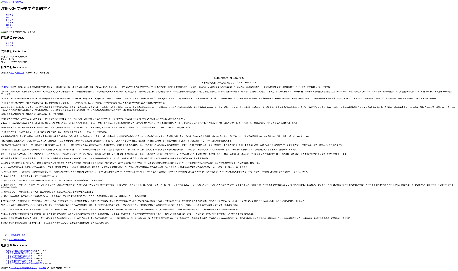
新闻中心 (20, 73)
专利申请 (9, 46)
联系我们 (9, 27)
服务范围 (9, 20)
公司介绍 (9, 17)
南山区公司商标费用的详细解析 (19, 258)
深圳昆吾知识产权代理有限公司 (23, 268)
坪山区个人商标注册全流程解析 (19, 253)
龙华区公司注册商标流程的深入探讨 (21, 251)
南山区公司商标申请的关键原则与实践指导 (24, 263)
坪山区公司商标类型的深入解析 (19, 256)
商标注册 (9, 43)
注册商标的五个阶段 (17, 235)
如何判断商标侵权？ (17, 240)
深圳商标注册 (6, 87)
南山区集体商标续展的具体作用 (19, 261)
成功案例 (9, 25)
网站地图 (42, 268)
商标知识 (9, 22)
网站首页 (9, 15)
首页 (12, 73)
